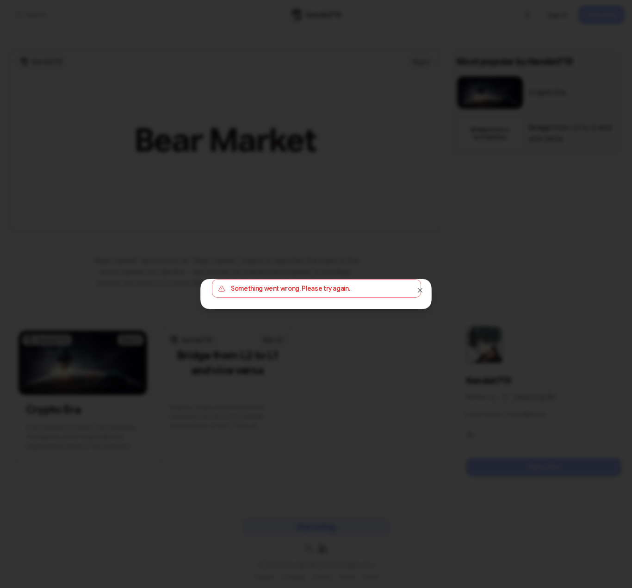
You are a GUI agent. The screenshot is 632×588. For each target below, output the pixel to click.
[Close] (420, 290)
